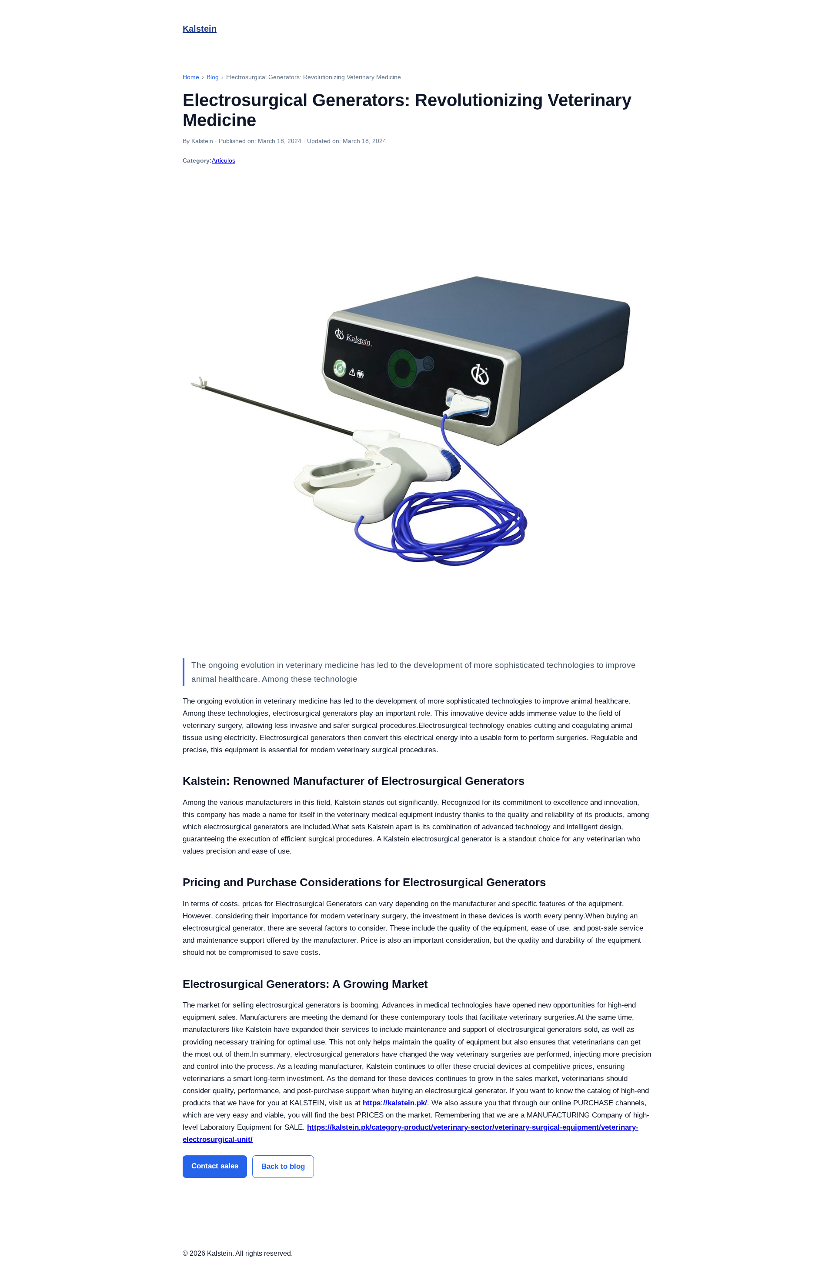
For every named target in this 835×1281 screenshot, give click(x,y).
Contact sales (214, 1166)
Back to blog (283, 1166)
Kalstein (200, 28)
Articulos (223, 160)
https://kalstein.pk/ (395, 1103)
